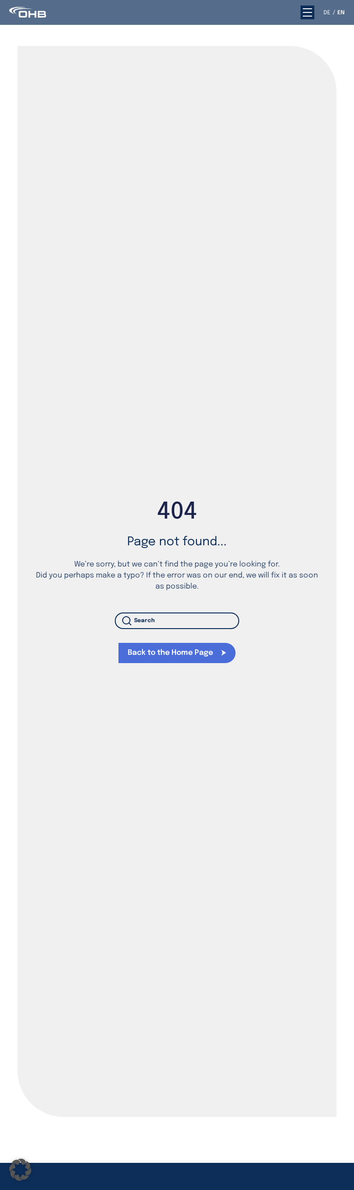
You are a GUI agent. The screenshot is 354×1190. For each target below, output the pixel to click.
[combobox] (177, 620)
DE (327, 13)
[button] (307, 12)
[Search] (128, 620)
